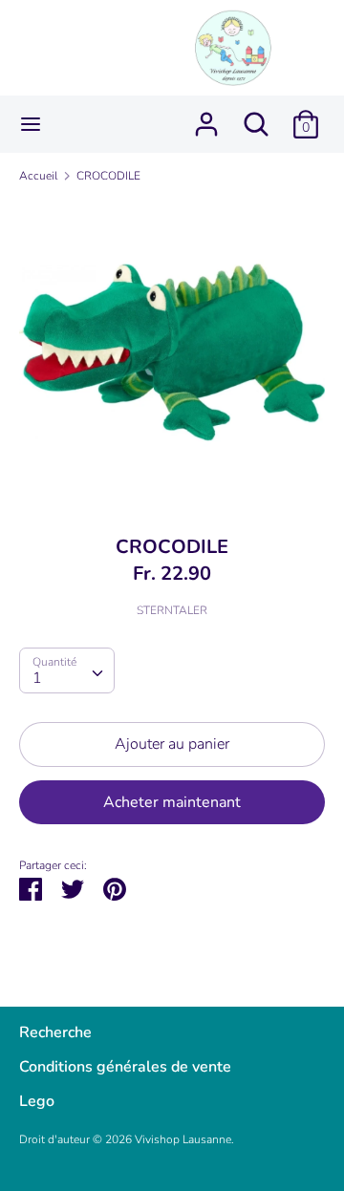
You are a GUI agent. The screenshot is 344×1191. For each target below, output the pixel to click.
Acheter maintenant (172, 802)
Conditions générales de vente (125, 1066)
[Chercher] (256, 116)
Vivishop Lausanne (183, 1139)
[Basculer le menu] (30, 124)
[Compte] (206, 116)
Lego (36, 1101)
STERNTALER (172, 610)
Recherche (55, 1032)
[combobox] (67, 670)
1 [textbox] (37, 678)
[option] (172, 352)
